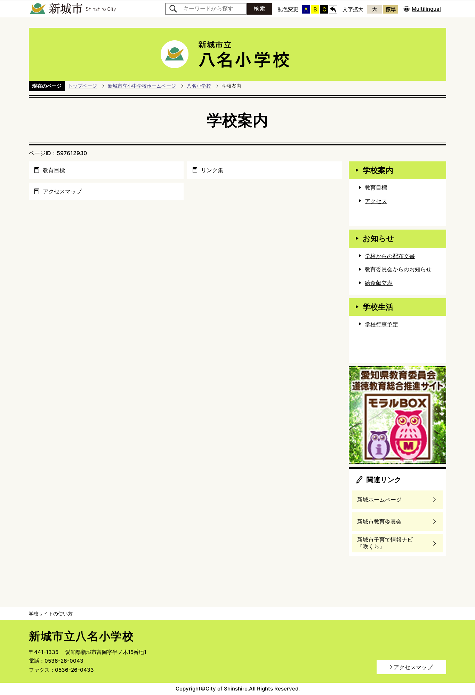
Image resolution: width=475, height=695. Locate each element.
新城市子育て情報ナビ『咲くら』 (385, 543)
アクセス (376, 201)
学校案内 (378, 170)
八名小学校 (199, 86)
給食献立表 (379, 282)
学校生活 (378, 306)
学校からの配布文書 (390, 256)
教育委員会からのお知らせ (398, 269)
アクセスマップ (62, 191)
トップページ (82, 86)
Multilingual (426, 9)
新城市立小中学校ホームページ (142, 86)
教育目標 (54, 170)
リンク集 (212, 170)
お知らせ (378, 238)
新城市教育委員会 (379, 521)
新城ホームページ (379, 499)
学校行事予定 (381, 324)
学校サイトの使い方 (51, 613)
